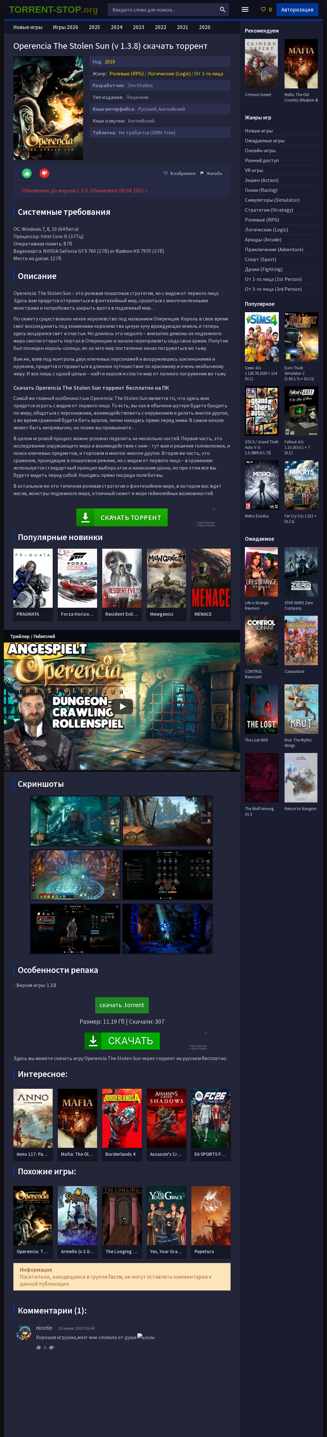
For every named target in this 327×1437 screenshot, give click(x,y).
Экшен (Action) (261, 180)
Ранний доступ (262, 160)
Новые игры (27, 27)
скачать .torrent (122, 1005)
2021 (182, 27)
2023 (138, 27)
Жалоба (214, 173)
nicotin (44, 1327)
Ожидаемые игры (265, 140)
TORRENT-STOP (53, 9)
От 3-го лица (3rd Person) (273, 289)
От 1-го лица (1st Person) (273, 279)
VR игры (254, 170)
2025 (94, 27)
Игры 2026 (65, 27)
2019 (110, 61)
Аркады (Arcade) (263, 239)
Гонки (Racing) (261, 190)
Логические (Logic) (169, 73)
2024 (116, 27)
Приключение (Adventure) (274, 249)
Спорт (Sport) (260, 259)
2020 (204, 27)
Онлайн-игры (260, 150)
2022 (160, 27)
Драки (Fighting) (264, 269)
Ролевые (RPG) (127, 73)
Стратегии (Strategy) (269, 210)
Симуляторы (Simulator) (272, 200)
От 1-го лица (208, 73)
